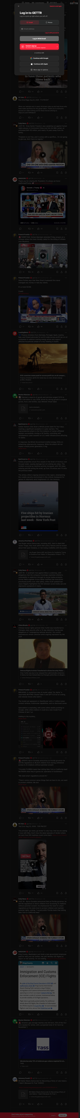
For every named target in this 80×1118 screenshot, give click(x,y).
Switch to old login (56, 6)
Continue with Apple (41, 64)
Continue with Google (40, 58)
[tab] (29, 22)
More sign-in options (40, 70)
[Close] (18, 6)
